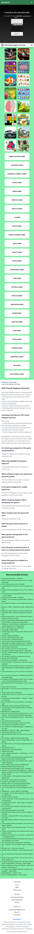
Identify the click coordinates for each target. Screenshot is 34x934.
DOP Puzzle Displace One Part (11, 384)
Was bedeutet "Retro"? (8, 747)
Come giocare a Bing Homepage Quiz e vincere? (16, 641)
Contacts (17, 902)
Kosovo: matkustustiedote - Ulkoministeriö (14, 875)
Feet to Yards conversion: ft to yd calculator (14, 649)
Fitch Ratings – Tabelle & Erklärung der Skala (15, 738)
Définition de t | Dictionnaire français (13, 848)
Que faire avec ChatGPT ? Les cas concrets (14, 782)
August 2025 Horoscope (9, 687)
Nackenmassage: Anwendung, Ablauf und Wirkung (17, 611)
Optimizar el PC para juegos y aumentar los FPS (16, 723)
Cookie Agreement (17, 900)
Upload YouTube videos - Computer (12, 578)
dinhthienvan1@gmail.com (17, 909)
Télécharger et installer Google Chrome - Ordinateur (17, 643)
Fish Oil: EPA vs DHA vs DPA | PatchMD (13, 584)
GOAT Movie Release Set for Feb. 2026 (13, 810)
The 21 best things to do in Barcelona (13, 628)
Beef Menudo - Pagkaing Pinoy (11, 711)
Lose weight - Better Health (10, 630)
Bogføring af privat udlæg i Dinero (12, 749)
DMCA (17, 887)
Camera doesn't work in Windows (12, 692)
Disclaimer (17, 915)
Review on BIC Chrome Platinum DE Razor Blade (16, 783)
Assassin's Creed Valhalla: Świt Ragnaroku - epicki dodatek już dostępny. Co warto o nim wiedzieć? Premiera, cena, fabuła (17, 772)
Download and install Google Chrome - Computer (16, 768)
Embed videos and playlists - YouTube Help (14, 660)
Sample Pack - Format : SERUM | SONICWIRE (15, 791)
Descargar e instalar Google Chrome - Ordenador (16, 651)
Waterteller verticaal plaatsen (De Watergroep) (15, 706)
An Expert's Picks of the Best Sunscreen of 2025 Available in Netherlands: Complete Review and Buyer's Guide (17, 668)
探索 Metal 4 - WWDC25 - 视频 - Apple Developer (16, 730)
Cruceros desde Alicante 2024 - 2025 (12, 637)
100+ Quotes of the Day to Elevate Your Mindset (16, 656)
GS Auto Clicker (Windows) (9, 658)
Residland (5, 2)
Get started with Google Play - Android (13, 725)
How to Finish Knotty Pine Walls (11, 721)
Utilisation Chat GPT (8, 751)
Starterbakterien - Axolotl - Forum (12, 873)
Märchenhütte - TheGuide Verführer (12, 639)
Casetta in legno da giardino (10, 635)
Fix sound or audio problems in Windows (14, 780)
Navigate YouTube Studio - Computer (13, 597)
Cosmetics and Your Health (10, 797)
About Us (17, 912)
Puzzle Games (12, 382)
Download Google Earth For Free (11, 732)
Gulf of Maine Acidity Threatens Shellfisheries (15, 764)
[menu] (31, 2)
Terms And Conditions (17, 897)
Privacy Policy (17, 890)
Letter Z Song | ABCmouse (9, 647)
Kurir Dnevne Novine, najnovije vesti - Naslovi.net (16, 842)
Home (17, 885)
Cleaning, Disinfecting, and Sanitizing (13, 766)
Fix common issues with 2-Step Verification (14, 785)
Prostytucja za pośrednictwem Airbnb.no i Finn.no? (17, 645)
